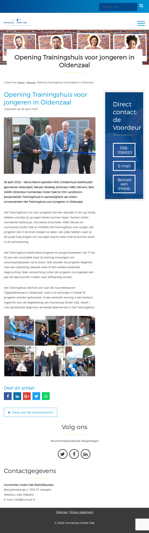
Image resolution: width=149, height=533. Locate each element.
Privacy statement (81, 512)
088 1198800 (25, 494)
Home (21, 82)
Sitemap (61, 512)
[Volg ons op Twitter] (63, 454)
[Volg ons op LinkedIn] (85, 454)
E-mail (124, 165)
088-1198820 (125, 149)
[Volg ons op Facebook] (74, 454)
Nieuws (31, 82)
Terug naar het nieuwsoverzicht (32, 412)
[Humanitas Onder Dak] (17, 21)
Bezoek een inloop (125, 184)
